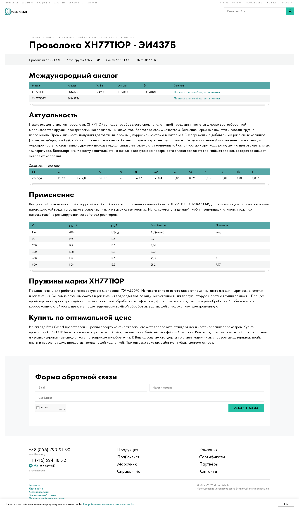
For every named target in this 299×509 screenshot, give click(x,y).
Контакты (91, 3)
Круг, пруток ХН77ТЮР (83, 60)
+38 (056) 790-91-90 (231, 3)
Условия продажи (39, 492)
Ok (286, 504)
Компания (28, 3)
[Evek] (16, 11)
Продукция (43, 3)
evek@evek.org (253, 3)
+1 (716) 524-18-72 (47, 460)
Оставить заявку (246, 407)
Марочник (59, 3)
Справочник (76, 3)
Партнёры (208, 464)
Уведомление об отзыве (42, 495)
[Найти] (290, 11)
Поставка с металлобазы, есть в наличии (197, 92)
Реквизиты (34, 485)
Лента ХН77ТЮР (118, 60)
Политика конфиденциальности (46, 498)
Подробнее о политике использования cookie (108, 504)
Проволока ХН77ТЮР (44, 60)
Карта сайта (36, 488)
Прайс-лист (11, 3)
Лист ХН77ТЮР (148, 60)
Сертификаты (212, 457)
